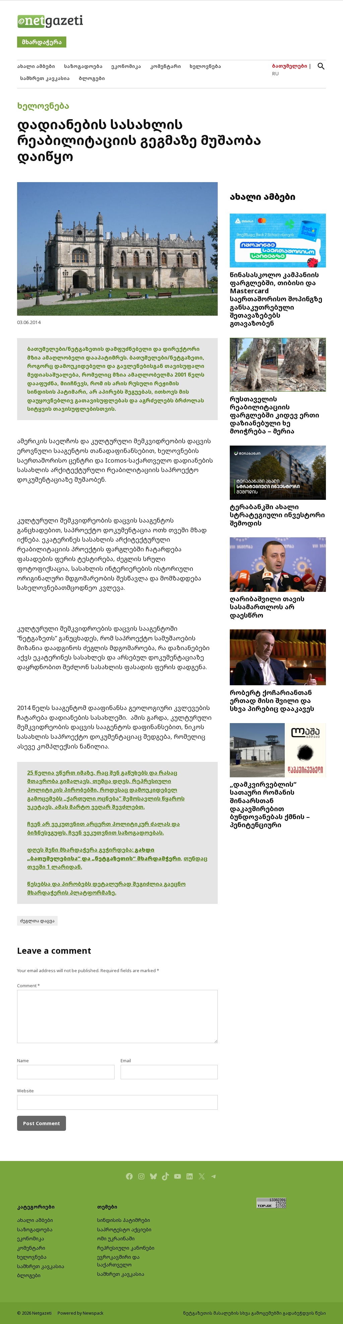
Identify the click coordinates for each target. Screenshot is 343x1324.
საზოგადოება (83, 66)
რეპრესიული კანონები (125, 1248)
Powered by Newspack (81, 1313)
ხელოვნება (205, 66)
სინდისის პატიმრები (123, 1220)
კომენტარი (165, 66)
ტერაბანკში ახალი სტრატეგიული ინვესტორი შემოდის (277, 514)
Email (126, 1061)
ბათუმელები (289, 66)
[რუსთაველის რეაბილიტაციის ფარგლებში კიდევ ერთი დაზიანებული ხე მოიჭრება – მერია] (278, 365)
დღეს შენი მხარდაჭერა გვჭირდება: (81, 849)
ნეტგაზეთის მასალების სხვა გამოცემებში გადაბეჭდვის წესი (254, 1313)
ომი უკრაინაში (116, 1238)
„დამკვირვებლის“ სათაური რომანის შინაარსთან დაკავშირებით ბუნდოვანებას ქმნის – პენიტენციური (270, 804)
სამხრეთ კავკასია (45, 78)
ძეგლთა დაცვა (37, 921)
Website (25, 1091)
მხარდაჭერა (42, 42)
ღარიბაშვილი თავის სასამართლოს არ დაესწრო (267, 606)
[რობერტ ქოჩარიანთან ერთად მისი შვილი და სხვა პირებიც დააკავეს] (278, 658)
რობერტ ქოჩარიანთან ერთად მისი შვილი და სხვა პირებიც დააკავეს (272, 700)
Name (23, 1061)
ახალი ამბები (36, 66)
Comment (28, 986)
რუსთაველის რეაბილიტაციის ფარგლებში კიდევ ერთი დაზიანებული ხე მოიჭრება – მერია (274, 415)
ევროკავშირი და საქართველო (118, 1261)
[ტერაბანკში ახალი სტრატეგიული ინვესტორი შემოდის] (278, 473)
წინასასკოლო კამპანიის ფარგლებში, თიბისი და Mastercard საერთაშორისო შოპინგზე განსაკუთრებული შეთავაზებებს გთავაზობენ (276, 299)
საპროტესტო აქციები (124, 1229)
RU (275, 73)
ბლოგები (92, 78)
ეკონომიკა (126, 66)
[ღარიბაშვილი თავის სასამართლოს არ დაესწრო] (278, 565)
